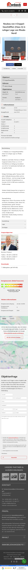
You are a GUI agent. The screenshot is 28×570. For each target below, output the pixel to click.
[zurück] (3, 476)
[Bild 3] (7, 61)
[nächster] (24, 476)
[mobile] (25, 4)
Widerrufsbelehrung (9, 558)
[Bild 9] (23, 61)
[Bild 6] (15, 61)
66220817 (5, 94)
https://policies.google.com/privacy (13, 333)
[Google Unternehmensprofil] (22, 11)
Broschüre (20, 68)
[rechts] (16, 15)
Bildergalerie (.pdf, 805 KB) (10, 267)
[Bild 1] (2, 61)
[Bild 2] (5, 61)
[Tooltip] (26, 565)
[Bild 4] (10, 61)
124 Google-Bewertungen (21, 568)
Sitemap (22, 556)
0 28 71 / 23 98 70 (9, 11)
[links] (11, 15)
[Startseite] (14, 4)
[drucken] (25, 68)
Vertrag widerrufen (19, 558)
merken (14, 68)
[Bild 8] (20, 61)
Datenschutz (16, 556)
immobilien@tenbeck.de (8, 259)
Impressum (6, 556)
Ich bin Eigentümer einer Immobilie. (10, 450)
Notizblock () (7, 68)
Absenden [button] (14, 457)
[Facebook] (19, 11)
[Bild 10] (25, 61)
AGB (11, 556)
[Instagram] (25, 11)
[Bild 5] (12, 61)
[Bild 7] (18, 61)
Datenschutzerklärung (13, 437)
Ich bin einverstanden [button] (14, 337)
